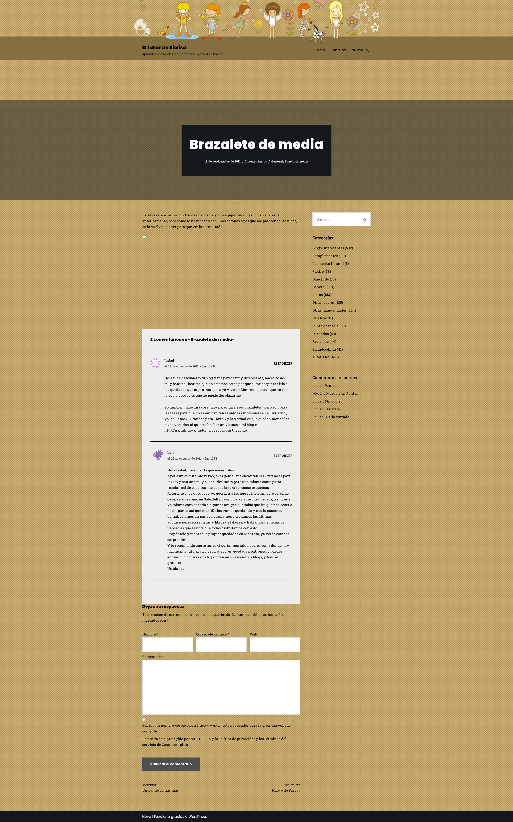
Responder (283, 363)
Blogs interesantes (328, 248)
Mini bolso (333, 401)
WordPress (198, 816)
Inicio (320, 50)
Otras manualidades (329, 310)
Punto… (331, 385)
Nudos (357, 50)
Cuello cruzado (337, 417)
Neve (146, 816)
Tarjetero (332, 409)
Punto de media (297, 161)
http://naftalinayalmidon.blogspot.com (197, 430)
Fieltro (318, 271)
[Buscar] (367, 50)
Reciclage (320, 341)
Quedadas (320, 333)
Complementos (325, 255)
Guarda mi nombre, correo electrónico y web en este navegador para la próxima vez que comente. (216, 728)
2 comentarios (256, 161)
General (277, 161)
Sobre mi (338, 50)
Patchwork (321, 318)
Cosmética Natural (328, 263)
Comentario (153, 656)
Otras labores (323, 302)
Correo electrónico (212, 634)
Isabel (169, 360)
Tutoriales (321, 357)
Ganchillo (320, 279)
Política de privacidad (237, 738)
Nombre (150, 634)
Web (253, 634)
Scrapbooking (324, 349)
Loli (315, 385)
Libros (317, 294)
